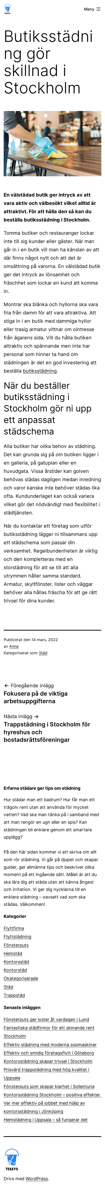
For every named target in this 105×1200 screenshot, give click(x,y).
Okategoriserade (21, 978)
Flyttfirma (14, 928)
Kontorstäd (15, 970)
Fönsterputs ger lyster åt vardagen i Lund (46, 1019)
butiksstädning (40, 371)
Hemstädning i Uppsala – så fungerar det (46, 1119)
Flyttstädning (17, 936)
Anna (14, 646)
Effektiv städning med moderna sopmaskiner (50, 1044)
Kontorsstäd (16, 961)
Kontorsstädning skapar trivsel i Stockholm (48, 1061)
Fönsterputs (16, 945)
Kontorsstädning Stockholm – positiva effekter (52, 1094)
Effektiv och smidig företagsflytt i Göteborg (49, 1053)
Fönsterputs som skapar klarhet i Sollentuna (49, 1086)
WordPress (37, 1178)
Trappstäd (14, 995)
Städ (43, 652)
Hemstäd (13, 953)
